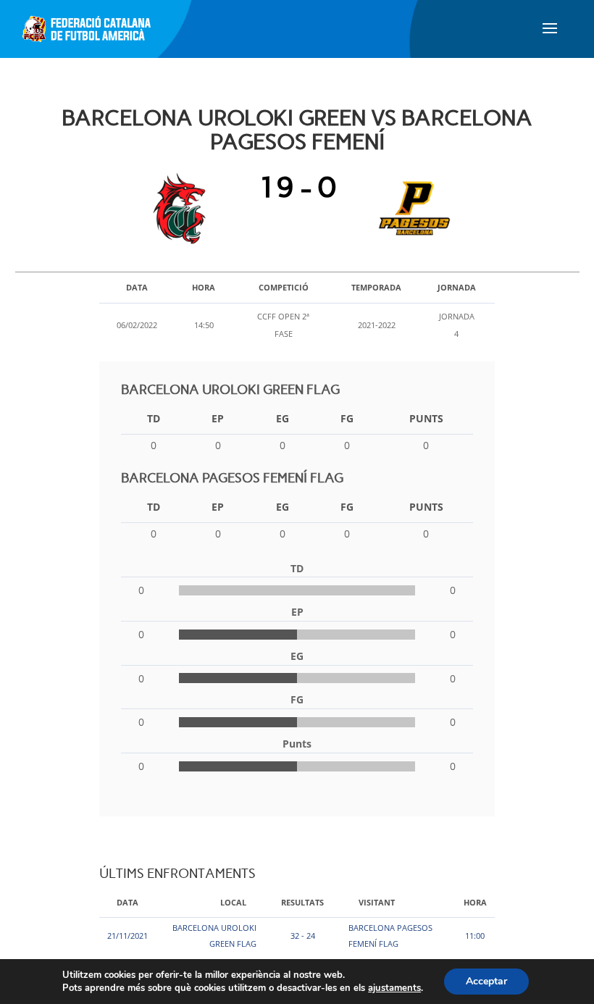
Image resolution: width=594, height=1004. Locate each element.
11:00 (475, 935)
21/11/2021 (127, 935)
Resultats (302, 902)
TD (153, 418)
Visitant (377, 902)
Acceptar (486, 981)
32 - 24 (302, 935)
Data (127, 902)
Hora (475, 902)
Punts (426, 418)
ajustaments (394, 988)
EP (218, 418)
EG (282, 418)
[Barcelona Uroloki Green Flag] (183, 208)
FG (347, 418)
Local (233, 902)
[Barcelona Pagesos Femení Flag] (410, 208)
